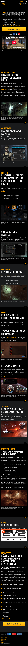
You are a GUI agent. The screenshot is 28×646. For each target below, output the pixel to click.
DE (23, 4)
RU (21, 4)
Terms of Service (4, 637)
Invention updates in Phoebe (9, 595)
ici (14, 22)
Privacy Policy (3, 639)
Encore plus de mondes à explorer (8, 275)
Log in (21, 1)
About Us (2, 640)
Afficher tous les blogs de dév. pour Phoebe (11, 618)
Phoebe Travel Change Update (10, 592)
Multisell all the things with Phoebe (11, 606)
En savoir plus (5, 376)
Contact (2, 642)
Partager (10, 34)
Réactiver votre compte (14, 29)
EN (19, 4)
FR (25, 4)
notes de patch (17, 476)
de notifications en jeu (11, 337)
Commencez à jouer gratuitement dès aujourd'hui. (11, 25)
